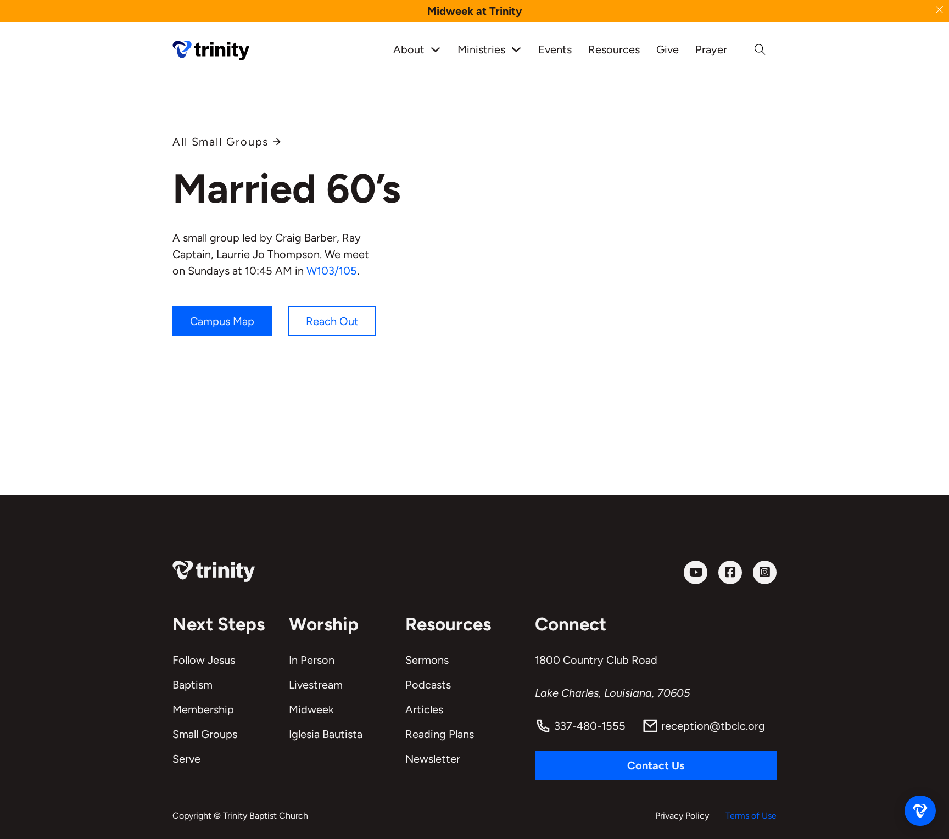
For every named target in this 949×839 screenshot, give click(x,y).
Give (667, 49)
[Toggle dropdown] (435, 49)
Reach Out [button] (332, 321)
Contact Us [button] (655, 765)
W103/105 (331, 270)
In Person (311, 660)
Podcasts (428, 684)
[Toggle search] (760, 49)
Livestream (316, 684)
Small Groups (204, 734)
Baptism (192, 684)
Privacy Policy (682, 815)
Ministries (481, 49)
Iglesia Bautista (325, 734)
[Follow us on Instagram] (765, 572)
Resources (614, 49)
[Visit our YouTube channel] (695, 572)
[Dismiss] (939, 9)
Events (555, 49)
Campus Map (222, 321)
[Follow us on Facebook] (730, 572)
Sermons (427, 660)
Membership (203, 709)
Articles (424, 709)
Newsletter (432, 758)
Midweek (311, 709)
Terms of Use (751, 815)
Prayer (711, 49)
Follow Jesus (203, 660)
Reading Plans (439, 734)
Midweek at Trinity (474, 11)
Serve (186, 758)
